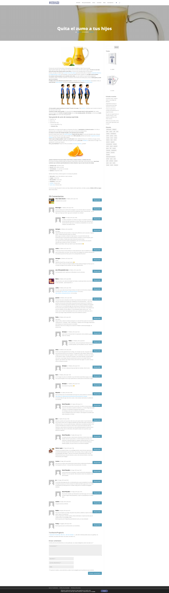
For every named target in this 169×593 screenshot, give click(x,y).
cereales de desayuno (86, 80)
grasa (107, 148)
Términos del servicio (76, 588)
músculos (112, 152)
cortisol (115, 137)
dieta (111, 139)
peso (115, 158)
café (114, 131)
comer (115, 135)
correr (111, 137)
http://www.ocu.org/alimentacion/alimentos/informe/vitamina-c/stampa (71, 396)
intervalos (108, 150)
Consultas (99, 2)
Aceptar (104, 591)
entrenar (114, 144)
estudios (61, 82)
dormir (115, 139)
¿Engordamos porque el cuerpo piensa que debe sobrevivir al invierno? (111, 105)
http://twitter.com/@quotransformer (70, 291)
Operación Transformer (110, 156)
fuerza (111, 146)
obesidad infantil (88, 82)
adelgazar (114, 129)
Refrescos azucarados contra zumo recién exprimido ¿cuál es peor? (112, 122)
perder (107, 158)
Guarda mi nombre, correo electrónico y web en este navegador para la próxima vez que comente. (72, 570)
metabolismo (113, 150)
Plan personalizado (86, 2)
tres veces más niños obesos (69, 73)
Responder (97, 200)
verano (111, 165)
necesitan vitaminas (77, 143)
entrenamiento (109, 144)
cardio (107, 135)
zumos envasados (68, 134)
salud (107, 163)
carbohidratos (113, 133)
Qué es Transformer (53, 588)
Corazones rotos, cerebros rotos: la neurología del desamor (111, 100)
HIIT (110, 148)
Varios (57, 82)
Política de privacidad (64, 588)
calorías (83, 108)
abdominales (108, 129)
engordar (112, 142)
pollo (107, 160)
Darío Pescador (66, 404)
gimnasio (115, 146)
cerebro (111, 135)
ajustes (93, 591)
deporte (107, 139)
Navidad (107, 154)
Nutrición (91, 32)
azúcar (111, 131)
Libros (93, 2)
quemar (115, 160)
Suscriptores (110, 2)
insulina (114, 148)
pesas (111, 158)
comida (107, 137)
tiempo (107, 165)
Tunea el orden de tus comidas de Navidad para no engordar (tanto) (112, 110)
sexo (110, 163)
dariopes (79, 32)
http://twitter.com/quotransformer (63, 293)
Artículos (78, 2)
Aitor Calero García (60, 198)
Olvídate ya (85, 140)
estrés (107, 146)
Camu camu (52, 184)
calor (117, 131)
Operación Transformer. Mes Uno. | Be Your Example (62, 534)
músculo (108, 152)
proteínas (111, 160)
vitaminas (116, 165)
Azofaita (51, 183)
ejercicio (108, 142)
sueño (114, 163)
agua (107, 131)
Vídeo (104, 2)
